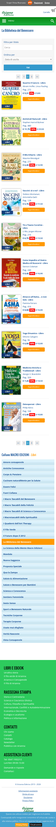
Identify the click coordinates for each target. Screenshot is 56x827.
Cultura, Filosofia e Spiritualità (19, 703)
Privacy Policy (21, 824)
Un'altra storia (11, 672)
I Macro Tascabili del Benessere (19, 499)
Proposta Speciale (12, 566)
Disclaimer (28, 797)
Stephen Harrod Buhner (33, 122)
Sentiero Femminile (13, 597)
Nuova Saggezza (11, 560)
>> (37, 76)
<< (18, 76)
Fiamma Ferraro (30, 303)
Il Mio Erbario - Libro (32, 154)
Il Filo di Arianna (12, 683)
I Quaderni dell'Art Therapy (17, 523)
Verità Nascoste (11, 633)
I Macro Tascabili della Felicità (18, 505)
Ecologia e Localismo (14, 714)
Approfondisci (33, 99)
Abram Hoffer (29, 86)
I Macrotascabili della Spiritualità (20, 517)
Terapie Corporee (12, 621)
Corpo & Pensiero (12, 474)
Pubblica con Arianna (14, 745)
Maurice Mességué (31, 158)
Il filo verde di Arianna (15, 676)
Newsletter (9, 742)
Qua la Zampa (10, 572)
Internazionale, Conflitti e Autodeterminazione (27, 707)
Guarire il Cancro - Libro (34, 82)
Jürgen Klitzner (35, 231)
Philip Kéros (28, 407)
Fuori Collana (10, 492)
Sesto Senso (9, 603)
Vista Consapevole (12, 640)
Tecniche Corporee (12, 615)
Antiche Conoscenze (13, 468)
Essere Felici (9, 486)
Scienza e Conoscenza (14, 591)
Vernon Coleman (30, 266)
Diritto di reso (28, 794)
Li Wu (25, 231)
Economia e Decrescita (15, 711)
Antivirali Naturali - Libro (35, 119)
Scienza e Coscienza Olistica (18, 700)
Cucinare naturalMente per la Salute (21, 480)
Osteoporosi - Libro (32, 404)
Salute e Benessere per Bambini (19, 584)
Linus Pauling (42, 86)
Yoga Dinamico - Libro (33, 333)
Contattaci (9, 771)
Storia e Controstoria (14, 696)
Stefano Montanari (31, 194)
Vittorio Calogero (30, 336)
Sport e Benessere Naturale (17, 609)
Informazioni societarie (28, 791)
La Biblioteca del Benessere (17, 542)
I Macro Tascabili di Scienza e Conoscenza (24, 511)
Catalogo (8, 738)
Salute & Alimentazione (15, 578)
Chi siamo (9, 731)
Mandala (7, 554)
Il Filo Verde (9, 529)
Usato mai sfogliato (13, 627)
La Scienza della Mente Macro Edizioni (22, 548)
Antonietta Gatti (30, 197)
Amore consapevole (13, 462)
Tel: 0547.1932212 (13, 759)
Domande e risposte (14, 767)
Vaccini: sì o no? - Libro (33, 190)
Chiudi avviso (35, 824)
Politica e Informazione (15, 718)
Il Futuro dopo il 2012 (14, 535)
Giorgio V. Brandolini (32, 374)
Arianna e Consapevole (15, 679)
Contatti (8, 735)
